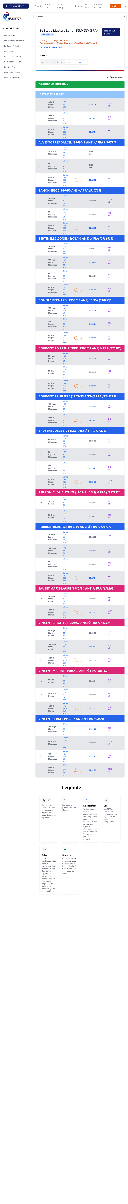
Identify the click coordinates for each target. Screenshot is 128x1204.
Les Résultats (9, 35)
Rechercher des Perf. (13, 62)
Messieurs (57, 62)
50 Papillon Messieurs (52, 166)
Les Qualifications (11, 67)
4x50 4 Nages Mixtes (51, 104)
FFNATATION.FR (17, 6)
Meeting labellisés (12, 77)
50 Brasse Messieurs (52, 152)
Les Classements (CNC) (13, 56)
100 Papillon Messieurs (52, 468)
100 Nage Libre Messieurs (52, 262)
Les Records (9, 51)
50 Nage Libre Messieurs (52, 200)
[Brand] (16, 16)
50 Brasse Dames (52, 372)
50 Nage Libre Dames (51, 358)
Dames (45, 62)
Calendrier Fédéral (12, 72)
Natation (39, 6)
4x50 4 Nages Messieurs (52, 118)
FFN (124, 6)
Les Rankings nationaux (14, 41)
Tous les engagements (76, 62)
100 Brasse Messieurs (52, 324)
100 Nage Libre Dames (52, 646)
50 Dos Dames (51, 502)
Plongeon (78, 6)
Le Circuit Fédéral (11, 46)
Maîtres (115, 6)
